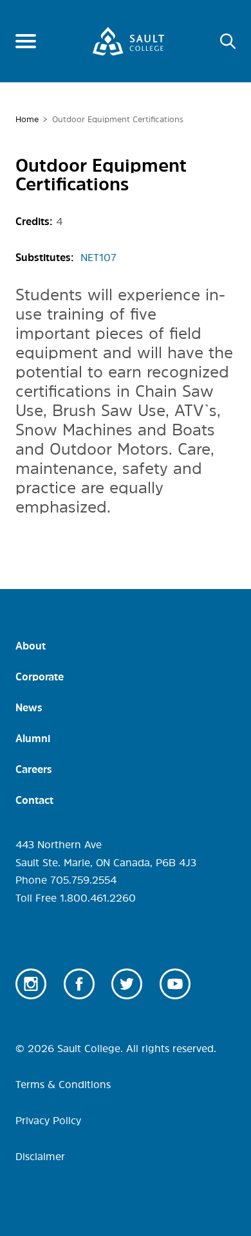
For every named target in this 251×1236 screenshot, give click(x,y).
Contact (34, 800)
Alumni (32, 738)
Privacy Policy (48, 1120)
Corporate (39, 676)
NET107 (98, 257)
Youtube (175, 983)
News (28, 707)
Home (27, 119)
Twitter (126, 983)
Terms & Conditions (63, 1084)
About (30, 646)
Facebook (79, 983)
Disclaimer (40, 1156)
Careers (33, 769)
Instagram (30, 983)
